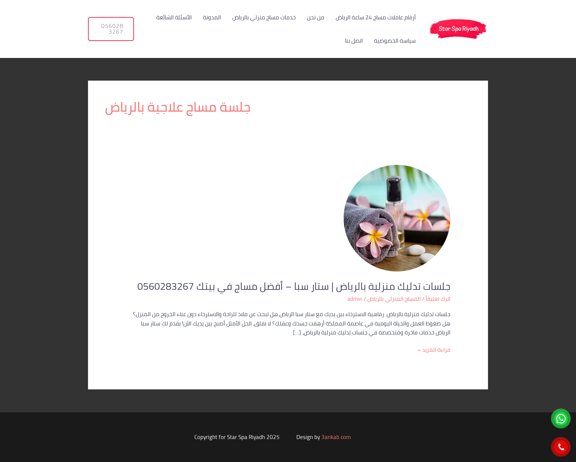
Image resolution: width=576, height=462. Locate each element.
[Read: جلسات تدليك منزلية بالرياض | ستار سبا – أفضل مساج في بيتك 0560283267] (397, 217)
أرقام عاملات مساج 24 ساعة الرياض (376, 17)
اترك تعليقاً (438, 298)
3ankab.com (336, 437)
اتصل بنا (354, 40)
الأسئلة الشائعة (174, 17)
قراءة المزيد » (434, 349)
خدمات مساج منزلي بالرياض (264, 17)
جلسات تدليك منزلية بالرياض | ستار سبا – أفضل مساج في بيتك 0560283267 (293, 286)
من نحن (315, 17)
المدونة (212, 17)
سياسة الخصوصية (395, 40)
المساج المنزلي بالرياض (394, 298)
